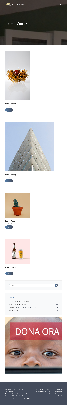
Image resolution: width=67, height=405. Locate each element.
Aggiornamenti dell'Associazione (19, 301)
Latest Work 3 (10, 175)
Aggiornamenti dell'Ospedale (18, 304)
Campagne (12, 307)
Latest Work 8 (10, 267)
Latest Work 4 (10, 221)
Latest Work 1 (10, 104)
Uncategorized (13, 310)
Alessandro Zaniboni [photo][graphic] (23, 398)
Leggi (9, 110)
